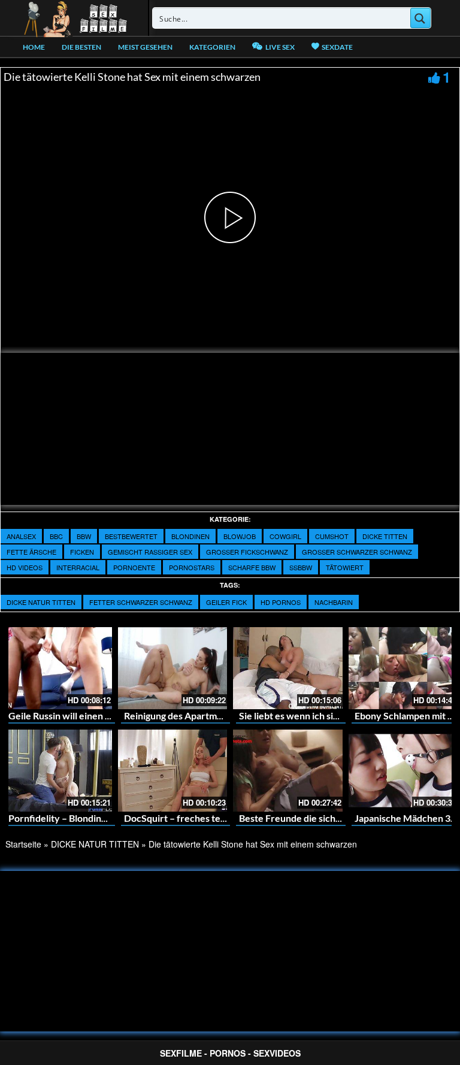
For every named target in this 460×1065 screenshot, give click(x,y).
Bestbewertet (131, 536)
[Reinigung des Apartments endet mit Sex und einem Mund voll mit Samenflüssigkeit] (173, 668)
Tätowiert (345, 567)
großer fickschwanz (247, 551)
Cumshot (332, 536)
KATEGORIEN (212, 47)
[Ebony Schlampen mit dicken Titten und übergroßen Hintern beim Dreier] (403, 668)
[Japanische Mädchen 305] (403, 771)
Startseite (23, 844)
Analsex (21, 536)
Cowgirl (285, 536)
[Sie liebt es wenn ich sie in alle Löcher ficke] (288, 668)
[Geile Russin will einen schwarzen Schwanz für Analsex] (57, 668)
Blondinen (190, 536)
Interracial (77, 567)
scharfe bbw (252, 567)
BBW (84, 536)
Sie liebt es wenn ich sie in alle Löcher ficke (329, 715)
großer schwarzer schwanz (357, 551)
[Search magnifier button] (420, 18)
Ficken (82, 551)
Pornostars (191, 567)
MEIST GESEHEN (145, 47)
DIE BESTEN (81, 47)
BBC (56, 536)
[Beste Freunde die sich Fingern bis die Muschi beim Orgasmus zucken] (288, 771)
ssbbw (300, 567)
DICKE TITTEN (384, 536)
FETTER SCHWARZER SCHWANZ (140, 602)
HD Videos (25, 567)
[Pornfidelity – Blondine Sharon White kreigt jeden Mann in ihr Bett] (57, 771)
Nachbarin (333, 602)
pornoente (134, 567)
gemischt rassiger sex (150, 551)
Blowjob (239, 536)
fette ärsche (31, 551)
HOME (34, 47)
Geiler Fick (226, 602)
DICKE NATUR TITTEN (41, 602)
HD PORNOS (281, 602)
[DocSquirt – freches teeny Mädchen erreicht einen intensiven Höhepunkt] (173, 771)
